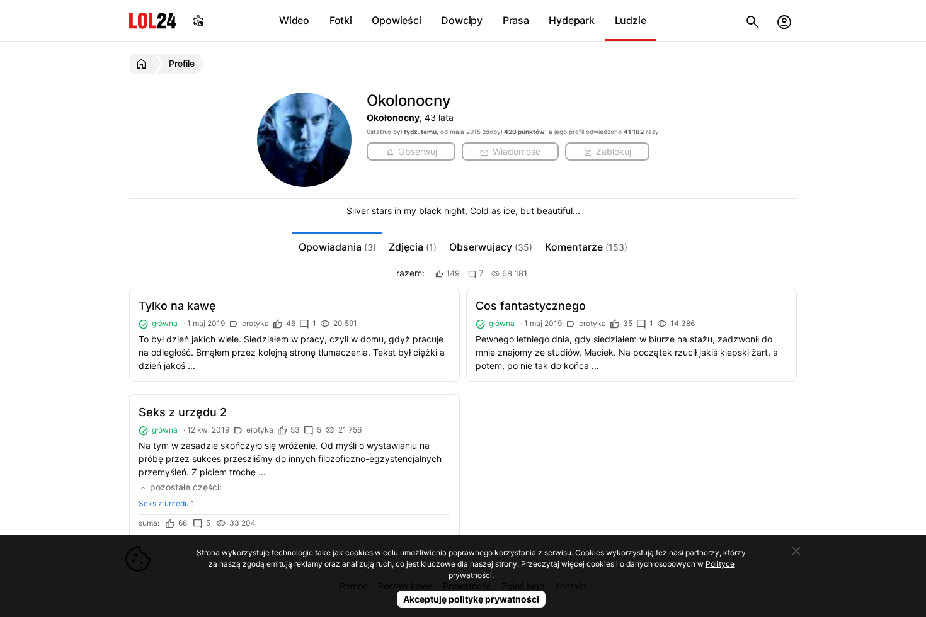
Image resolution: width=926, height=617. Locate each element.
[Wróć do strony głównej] (143, 64)
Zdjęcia (413, 247)
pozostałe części (183, 487)
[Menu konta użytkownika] (784, 20)
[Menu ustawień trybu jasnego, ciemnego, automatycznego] (198, 20)
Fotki (340, 20)
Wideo (294, 20)
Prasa (516, 20)
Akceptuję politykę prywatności (471, 599)
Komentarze (586, 247)
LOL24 (152, 20)
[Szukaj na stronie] (752, 20)
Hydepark (571, 20)
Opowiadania (337, 247)
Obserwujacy (490, 247)
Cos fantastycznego (531, 305)
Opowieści (396, 20)
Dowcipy (462, 20)
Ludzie (630, 20)
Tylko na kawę (177, 305)
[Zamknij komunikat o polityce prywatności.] (796, 551)
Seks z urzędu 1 (167, 503)
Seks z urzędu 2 (183, 412)
